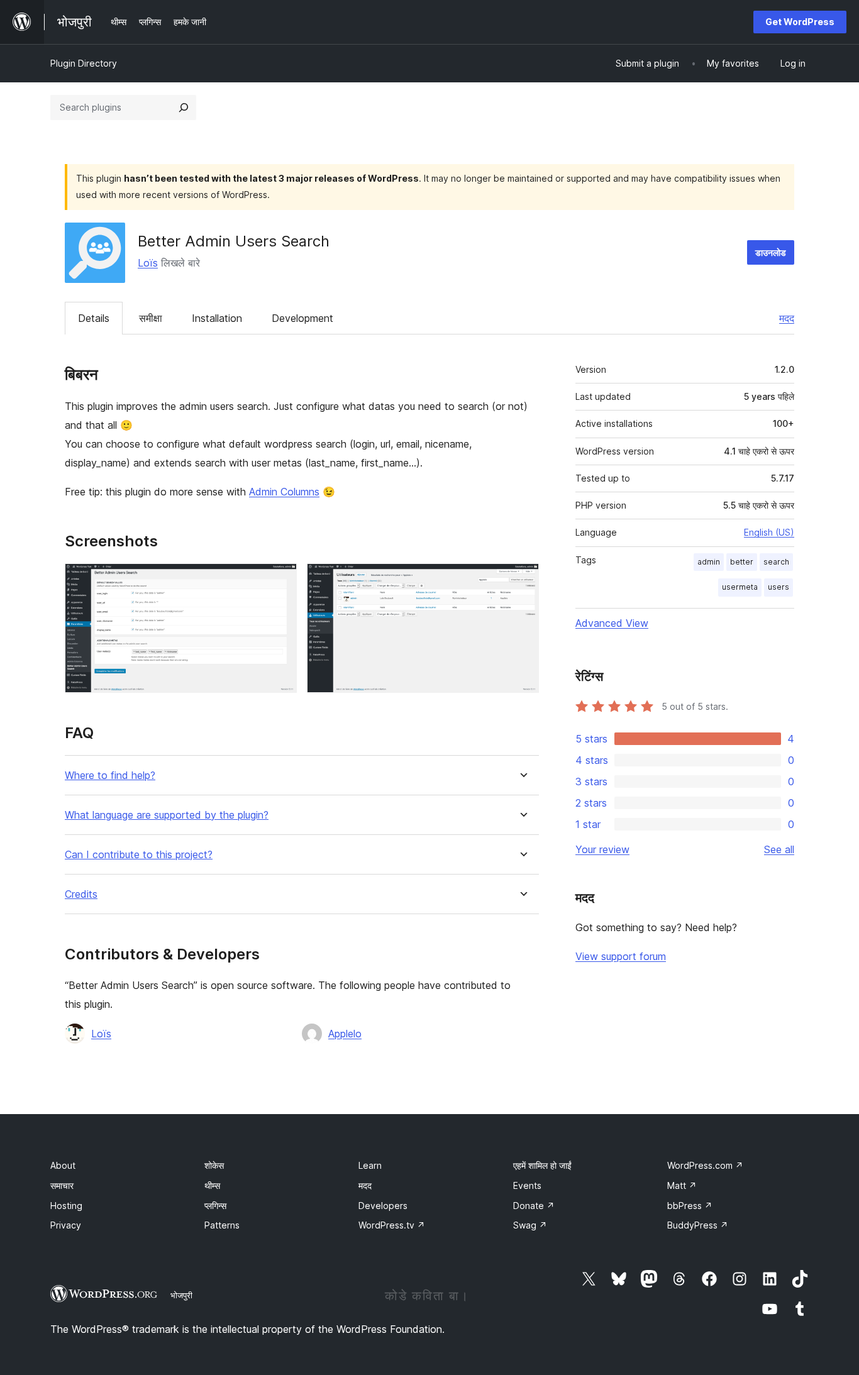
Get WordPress (799, 21)
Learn (370, 1165)
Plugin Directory (83, 63)
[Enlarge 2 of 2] (522, 580)
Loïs (148, 263)
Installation (217, 318)
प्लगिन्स (215, 1205)
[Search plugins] (183, 107)
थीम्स (212, 1185)
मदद (786, 318)
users (778, 587)
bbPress (689, 1205)
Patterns (222, 1225)
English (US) (769, 532)
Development (302, 318)
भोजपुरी (181, 1295)
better (741, 561)
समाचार (62, 1185)
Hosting (66, 1205)
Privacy (65, 1225)
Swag (530, 1225)
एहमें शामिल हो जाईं (542, 1165)
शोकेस (214, 1165)
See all (779, 849)
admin (708, 561)
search (776, 561)
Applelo (345, 1033)
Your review (602, 849)
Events (527, 1185)
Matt (682, 1185)
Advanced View (611, 623)
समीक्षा (150, 318)
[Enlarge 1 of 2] (280, 580)
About (62, 1165)
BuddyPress (697, 1225)
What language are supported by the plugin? (167, 815)
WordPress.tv (391, 1225)
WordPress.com (705, 1165)
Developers (382, 1205)
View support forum (620, 956)
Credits (81, 894)
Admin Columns (284, 491)
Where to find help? (110, 775)
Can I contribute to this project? (139, 855)
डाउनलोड (770, 252)
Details (93, 318)
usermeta (740, 587)
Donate (534, 1205)
